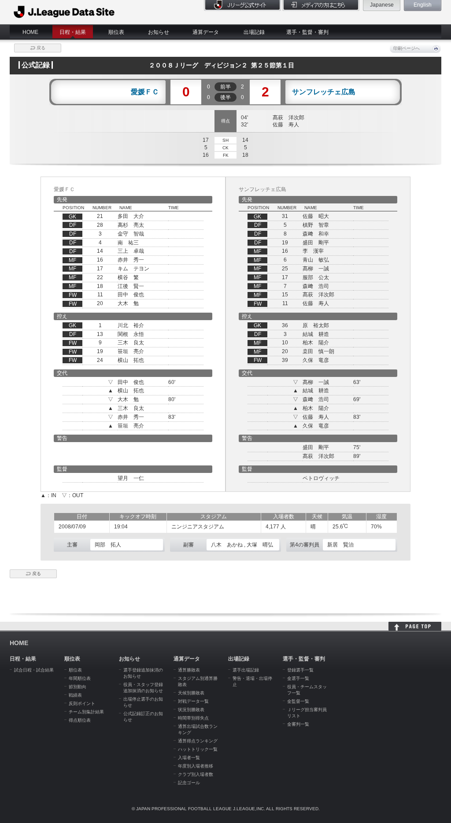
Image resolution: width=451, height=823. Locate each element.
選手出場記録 (246, 670)
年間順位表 (80, 678)
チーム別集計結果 (86, 711)
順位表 (116, 32)
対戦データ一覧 (193, 701)
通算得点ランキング (198, 740)
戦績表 (75, 695)
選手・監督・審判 (307, 32)
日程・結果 (72, 32)
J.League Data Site (64, 12)
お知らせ (158, 32)
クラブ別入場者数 (195, 774)
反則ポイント (82, 703)
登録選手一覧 (300, 670)
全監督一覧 (298, 701)
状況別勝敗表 (191, 709)
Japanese (382, 5)
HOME (30, 32)
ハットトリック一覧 (198, 749)
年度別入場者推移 (195, 766)
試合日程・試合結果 (34, 670)
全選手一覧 (298, 678)
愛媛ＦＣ (145, 92)
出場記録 (254, 32)
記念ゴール (189, 782)
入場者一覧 (189, 757)
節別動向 (77, 686)
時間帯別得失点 (193, 718)
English (423, 5)
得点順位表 (80, 720)
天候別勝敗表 (191, 692)
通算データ (205, 32)
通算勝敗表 (189, 670)
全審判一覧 (298, 724)
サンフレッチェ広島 (323, 92)
